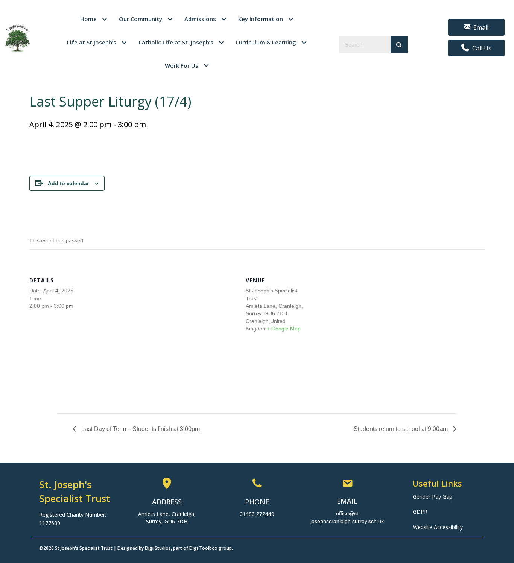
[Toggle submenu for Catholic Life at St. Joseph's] (221, 42)
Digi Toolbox (203, 548)
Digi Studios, (158, 548)
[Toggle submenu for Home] (104, 19)
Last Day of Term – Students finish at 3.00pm (140, 429)
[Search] (399, 44)
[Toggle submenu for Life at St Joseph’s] (124, 42)
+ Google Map (284, 329)
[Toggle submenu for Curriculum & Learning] (304, 42)
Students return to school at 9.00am (401, 429)
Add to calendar (68, 183)
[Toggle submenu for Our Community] (170, 19)
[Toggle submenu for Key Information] (291, 19)
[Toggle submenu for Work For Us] (206, 65)
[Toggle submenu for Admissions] (224, 19)
